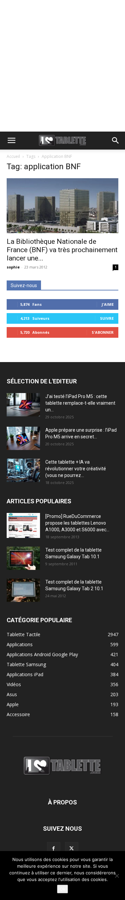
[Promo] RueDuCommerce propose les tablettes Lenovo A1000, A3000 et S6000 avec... (77, 523)
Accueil (13, 156)
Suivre (107, 318)
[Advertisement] (62, 65)
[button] (11, 141)
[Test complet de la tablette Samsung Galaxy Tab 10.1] (23, 558)
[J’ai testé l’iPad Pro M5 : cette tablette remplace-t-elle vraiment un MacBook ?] (23, 404)
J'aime (108, 304)
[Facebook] (53, 848)
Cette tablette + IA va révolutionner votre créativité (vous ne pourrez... (75, 468)
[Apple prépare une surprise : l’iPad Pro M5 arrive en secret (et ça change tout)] (23, 438)
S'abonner (103, 332)
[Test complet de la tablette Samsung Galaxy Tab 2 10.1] (23, 590)
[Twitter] (71, 848)
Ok (62, 889)
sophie (13, 266)
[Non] (116, 875)
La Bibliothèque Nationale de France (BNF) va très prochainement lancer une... (62, 249)
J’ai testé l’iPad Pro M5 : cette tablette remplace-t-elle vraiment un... (80, 403)
